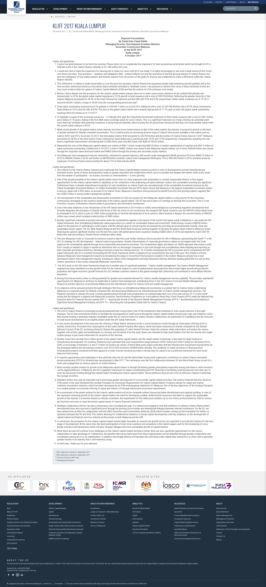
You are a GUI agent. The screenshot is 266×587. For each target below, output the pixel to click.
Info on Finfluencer (98, 526)
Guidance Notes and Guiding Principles (22, 522)
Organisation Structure (225, 522)
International (54, 515)
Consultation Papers (15, 533)
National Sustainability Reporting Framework (66, 529)
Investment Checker (98, 519)
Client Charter (221, 526)
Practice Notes (13, 519)
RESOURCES (162, 9)
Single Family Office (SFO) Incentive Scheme (66, 526)
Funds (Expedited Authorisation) (186, 515)
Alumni (219, 540)
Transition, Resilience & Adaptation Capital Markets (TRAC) (65, 534)
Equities (135, 522)
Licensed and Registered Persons (187, 539)
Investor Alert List (97, 515)
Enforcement (12, 543)
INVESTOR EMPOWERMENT (89, 9)
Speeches (71, 17)
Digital (51, 512)
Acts (9, 508)
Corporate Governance (16, 540)
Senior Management (224, 515)
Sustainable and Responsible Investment (65, 522)
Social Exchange (55, 519)
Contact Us (220, 536)
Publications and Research (184, 526)
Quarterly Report (180, 529)
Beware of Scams (97, 522)
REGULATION (38, 9)
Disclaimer (59, 584)
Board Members (222, 512)
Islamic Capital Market (57, 508)
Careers (219, 533)
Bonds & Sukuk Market (141, 508)
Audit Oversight (119, 9)
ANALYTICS (142, 9)
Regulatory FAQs (13, 529)
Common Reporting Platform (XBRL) (146, 533)
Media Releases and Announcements (189, 508)
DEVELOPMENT (60, 9)
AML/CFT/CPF (12, 512)
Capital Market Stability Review (186, 522)
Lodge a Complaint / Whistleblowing (105, 512)
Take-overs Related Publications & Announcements (187, 534)
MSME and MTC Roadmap (59, 539)
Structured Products (140, 529)
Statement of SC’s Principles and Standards (233, 529)
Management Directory (225, 519)
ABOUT (219, 504)
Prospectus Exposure (182, 519)
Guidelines (11, 515)
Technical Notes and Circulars (18, 526)
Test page (12, 548)
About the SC (221, 508)
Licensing (10, 536)
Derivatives (136, 512)
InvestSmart (95, 508)
